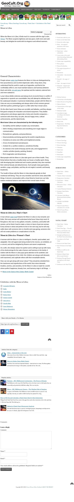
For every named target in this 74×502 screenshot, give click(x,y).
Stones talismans (61, 48)
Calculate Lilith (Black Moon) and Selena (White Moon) (64, 197)
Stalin (5, 289)
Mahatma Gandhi (61, 110)
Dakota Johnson (61, 104)
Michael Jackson (61, 97)
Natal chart (6, 9)
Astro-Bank (60, 128)
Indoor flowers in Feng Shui (64, 101)
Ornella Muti (7, 303)
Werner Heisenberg (9, 309)
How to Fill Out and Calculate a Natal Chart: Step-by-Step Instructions (21, 398)
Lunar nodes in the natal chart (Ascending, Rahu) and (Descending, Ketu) (64, 57)
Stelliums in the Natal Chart (64, 264)
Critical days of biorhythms (64, 99)
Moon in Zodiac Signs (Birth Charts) (18, 361)
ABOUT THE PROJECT (47, 487)
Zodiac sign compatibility (64, 61)
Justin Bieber (7, 292)
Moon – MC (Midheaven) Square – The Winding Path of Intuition (27, 389)
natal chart (14, 80)
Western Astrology (62, 142)
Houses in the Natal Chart (63, 243)
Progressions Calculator (63, 178)
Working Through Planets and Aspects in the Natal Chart (64, 260)
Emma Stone (7, 294)
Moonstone (60, 72)
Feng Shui (37, 9)
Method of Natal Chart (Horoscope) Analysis (20, 406)
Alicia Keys (6, 300)
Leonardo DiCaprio (9, 286)
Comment (3, 430)
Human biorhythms (62, 66)
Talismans (46, 9)
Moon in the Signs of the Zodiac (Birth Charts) (18, 272)
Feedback (39, 487)
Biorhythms (60, 159)
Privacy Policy (33, 487)
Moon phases (60, 63)
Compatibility (56, 9)
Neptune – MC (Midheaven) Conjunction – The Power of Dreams (27, 381)
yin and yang (16, 90)
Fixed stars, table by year (63, 37)
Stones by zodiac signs (63, 42)
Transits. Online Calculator (64, 175)
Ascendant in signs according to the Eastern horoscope (63, 115)
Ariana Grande (7, 297)
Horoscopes (15, 9)
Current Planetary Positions (64, 189)
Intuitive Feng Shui (62, 119)
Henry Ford (60, 121)
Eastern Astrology (61, 140)
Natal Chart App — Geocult (64, 228)
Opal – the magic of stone (63, 83)
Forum (27, 487)
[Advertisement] (26, 59)
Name (2, 451)
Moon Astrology (26, 9)
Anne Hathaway (8, 306)
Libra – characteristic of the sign (17, 353)
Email (2, 458)
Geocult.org (4, 23)
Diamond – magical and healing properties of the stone (63, 87)
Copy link (25, 324)
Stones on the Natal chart (63, 39)
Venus (2, 39)
